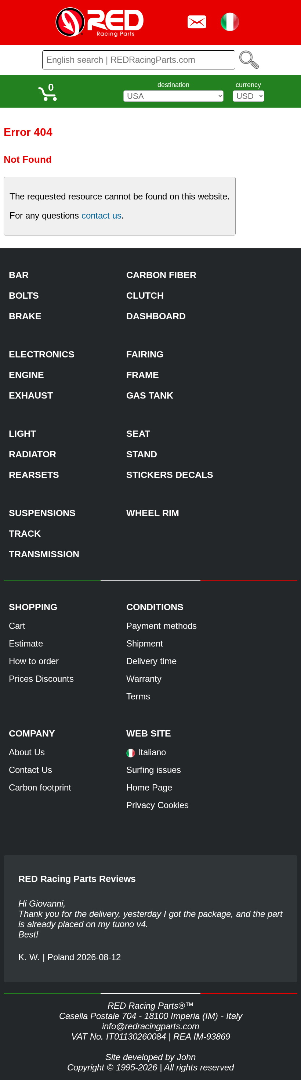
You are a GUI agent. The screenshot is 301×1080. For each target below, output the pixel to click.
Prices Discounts (41, 679)
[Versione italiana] (130, 755)
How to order (34, 661)
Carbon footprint (40, 787)
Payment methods (161, 626)
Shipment (144, 643)
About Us (27, 752)
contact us (101, 215)
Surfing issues (153, 770)
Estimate (26, 643)
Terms (138, 696)
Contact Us (30, 770)
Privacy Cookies (157, 805)
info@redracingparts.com (150, 1026)
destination (173, 85)
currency (248, 85)
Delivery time (151, 661)
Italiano (152, 752)
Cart (17, 626)
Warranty (144, 679)
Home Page (149, 787)
